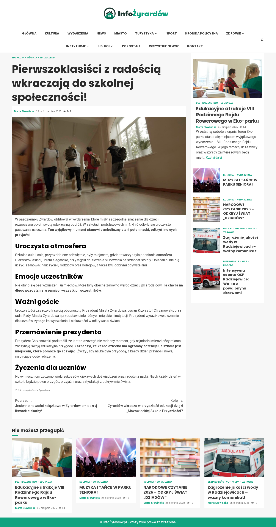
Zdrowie (233, 33)
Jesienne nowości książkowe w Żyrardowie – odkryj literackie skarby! (56, 406)
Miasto (120, 33)
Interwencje (231, 261)
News (101, 33)
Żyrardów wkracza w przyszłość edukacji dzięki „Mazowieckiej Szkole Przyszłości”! (145, 406)
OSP (245, 261)
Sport (171, 33)
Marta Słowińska (24, 111)
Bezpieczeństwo (207, 103)
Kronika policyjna (201, 33)
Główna (29, 33)
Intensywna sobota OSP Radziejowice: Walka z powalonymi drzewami (206, 277)
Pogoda (228, 265)
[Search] (262, 40)
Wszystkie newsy (164, 46)
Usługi (104, 46)
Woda (252, 229)
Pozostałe (131, 46)
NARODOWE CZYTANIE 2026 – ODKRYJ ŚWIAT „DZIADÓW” (206, 209)
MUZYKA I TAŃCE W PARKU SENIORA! (206, 180)
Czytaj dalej (214, 158)
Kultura (52, 33)
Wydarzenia (77, 33)
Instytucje (76, 46)
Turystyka (144, 33)
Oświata (32, 57)
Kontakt (195, 46)
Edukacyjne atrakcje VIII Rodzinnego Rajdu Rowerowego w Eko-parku (227, 78)
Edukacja (18, 57)
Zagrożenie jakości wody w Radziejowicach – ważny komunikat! (206, 240)
